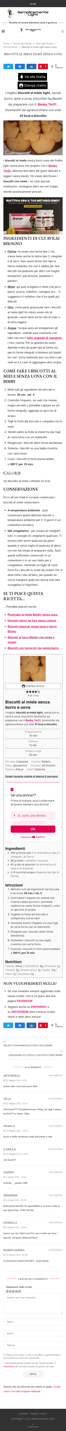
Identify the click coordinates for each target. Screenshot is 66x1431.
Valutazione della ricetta (19, 1286)
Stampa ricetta (34, 85)
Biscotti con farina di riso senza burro (33, 648)
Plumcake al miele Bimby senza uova (32, 614)
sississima (10, 1195)
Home (33, 4)
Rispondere (56, 1076)
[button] (27, 691)
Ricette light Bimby (22, 43)
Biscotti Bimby (10, 47)
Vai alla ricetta (35, 77)
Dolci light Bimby (44, 43)
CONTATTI (23, 1414)
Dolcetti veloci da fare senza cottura (32, 620)
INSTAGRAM (20, 1011)
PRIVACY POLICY (39, 1414)
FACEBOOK (25, 1001)
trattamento (9, 1366)
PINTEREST (39, 1007)
